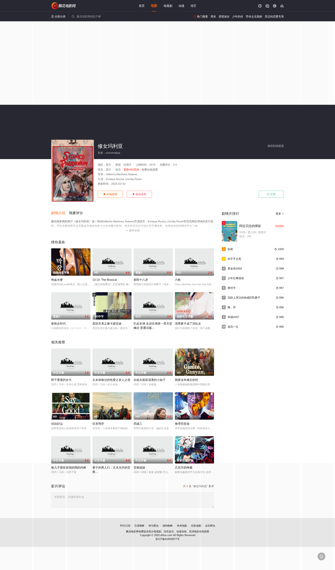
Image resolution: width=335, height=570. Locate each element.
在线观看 (110, 194)
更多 (280, 213)
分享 (271, 194)
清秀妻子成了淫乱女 (188, 323)
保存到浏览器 (276, 145)
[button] (60, 213)
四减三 (138, 423)
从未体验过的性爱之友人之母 (111, 379)
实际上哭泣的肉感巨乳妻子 (244, 297)
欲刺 (230, 249)
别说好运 (57, 423)
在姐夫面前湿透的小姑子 (150, 379)
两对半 (232, 287)
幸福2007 (233, 317)
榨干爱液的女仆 (61, 379)
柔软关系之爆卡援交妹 (107, 323)
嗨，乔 (232, 307)
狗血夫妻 (57, 279)
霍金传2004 (235, 268)
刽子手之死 (234, 258)
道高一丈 (233, 326)
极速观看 (139, 194)
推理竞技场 (182, 423)
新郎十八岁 (141, 279)
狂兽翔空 (98, 423)
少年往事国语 (236, 278)
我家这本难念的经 (186, 379)
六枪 (178, 279)
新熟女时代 (58, 323)
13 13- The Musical (104, 279)
